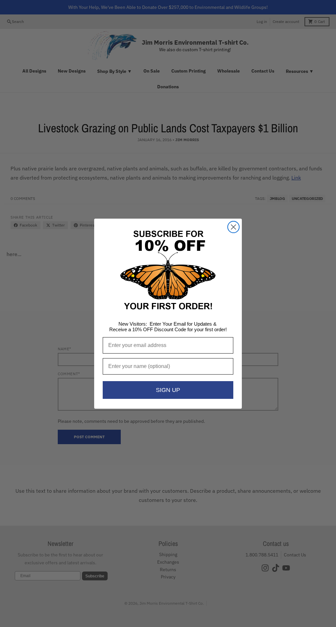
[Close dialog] (233, 227)
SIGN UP (168, 390)
